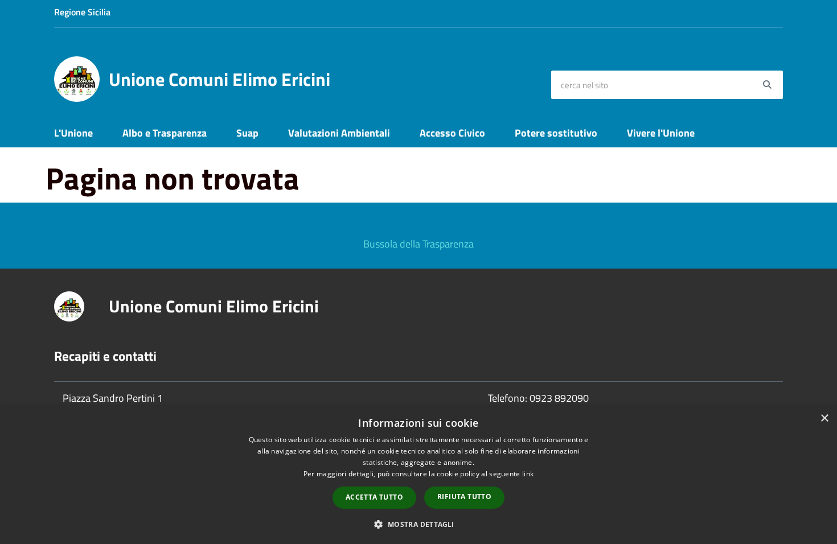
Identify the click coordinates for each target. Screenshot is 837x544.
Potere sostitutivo (556, 133)
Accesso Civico (452, 133)
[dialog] (418, 475)
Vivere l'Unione (661, 133)
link (528, 474)
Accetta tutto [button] (374, 497)
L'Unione (73, 133)
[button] (418, 523)
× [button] (824, 418)
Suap (247, 133)
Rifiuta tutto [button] (464, 496)
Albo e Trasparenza (164, 133)
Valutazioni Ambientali (339, 133)
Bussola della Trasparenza (418, 244)
